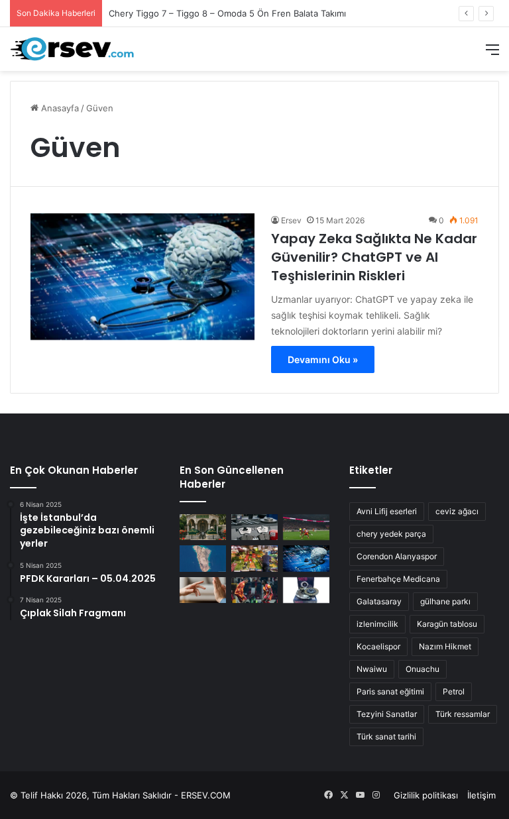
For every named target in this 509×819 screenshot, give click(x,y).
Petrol (454, 691)
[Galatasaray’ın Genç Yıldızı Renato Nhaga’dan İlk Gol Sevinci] (254, 590)
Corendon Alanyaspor (397, 556)
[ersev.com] (73, 49)
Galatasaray (379, 601)
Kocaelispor (378, 646)
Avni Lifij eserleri (387, 511)
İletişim (481, 795)
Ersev (291, 220)
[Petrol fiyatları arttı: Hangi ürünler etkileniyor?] (254, 558)
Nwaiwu (372, 669)
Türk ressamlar (462, 714)
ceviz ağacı (457, 511)
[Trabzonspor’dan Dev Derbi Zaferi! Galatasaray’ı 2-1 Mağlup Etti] (306, 527)
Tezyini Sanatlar (387, 714)
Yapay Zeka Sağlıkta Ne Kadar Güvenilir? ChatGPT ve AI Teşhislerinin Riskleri (374, 257)
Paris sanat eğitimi (390, 691)
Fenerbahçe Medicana (398, 579)
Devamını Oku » (323, 359)
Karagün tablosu (447, 624)
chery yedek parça (391, 534)
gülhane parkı (445, 601)
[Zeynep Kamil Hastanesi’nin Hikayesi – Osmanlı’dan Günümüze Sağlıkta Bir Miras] (203, 527)
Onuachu (422, 669)
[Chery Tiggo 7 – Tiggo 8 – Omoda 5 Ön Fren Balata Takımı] (254, 527)
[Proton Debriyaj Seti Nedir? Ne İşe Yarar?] (306, 590)
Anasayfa (58, 108)
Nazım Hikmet (445, 646)
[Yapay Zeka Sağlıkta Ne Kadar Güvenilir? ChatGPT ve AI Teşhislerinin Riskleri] (142, 276)
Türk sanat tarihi (386, 736)
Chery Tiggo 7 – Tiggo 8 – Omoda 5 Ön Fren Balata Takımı (227, 13)
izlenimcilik (377, 624)
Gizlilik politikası (426, 795)
